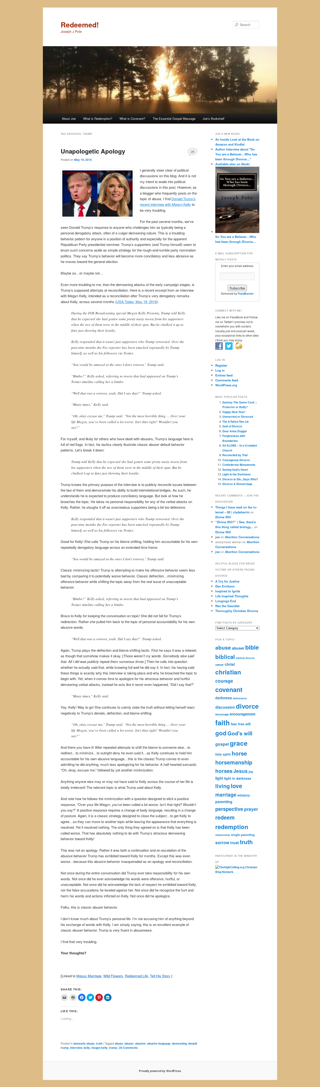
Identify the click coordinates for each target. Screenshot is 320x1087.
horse (239, 753)
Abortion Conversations (242, 537)
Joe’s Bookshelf (213, 118)
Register (221, 365)
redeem (225, 817)
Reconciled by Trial (235, 455)
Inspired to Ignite (227, 591)
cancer (219, 665)
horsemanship (233, 762)
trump (113, 1048)
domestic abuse (84, 1043)
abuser (129, 1043)
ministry (243, 795)
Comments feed (226, 380)
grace (239, 743)
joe (217, 537)
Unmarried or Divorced (237, 416)
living (222, 786)
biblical (225, 657)
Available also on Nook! (232, 164)
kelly (87, 1048)
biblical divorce (245, 658)
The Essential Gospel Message (174, 118)
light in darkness (237, 778)
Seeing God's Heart (235, 469)
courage (224, 680)
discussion (225, 707)
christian (228, 672)
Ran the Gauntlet (227, 606)
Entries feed (224, 375)
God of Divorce (232, 426)
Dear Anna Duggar (234, 431)
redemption (231, 826)
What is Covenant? (132, 118)
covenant (228, 689)
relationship (222, 835)
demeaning (179, 1043)
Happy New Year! (233, 412)
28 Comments (192, 152)
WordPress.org (226, 385)
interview (76, 1048)
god (221, 733)
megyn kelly (99, 1048)
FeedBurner (246, 293)
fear (234, 724)
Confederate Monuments (238, 465)
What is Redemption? (97, 118)
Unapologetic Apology (93, 151)
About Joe (69, 118)
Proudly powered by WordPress (160, 1071)
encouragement (242, 714)
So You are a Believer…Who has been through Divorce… (235, 239)
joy (251, 771)
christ (230, 664)
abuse (119, 1043)
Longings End (225, 601)
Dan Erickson (225, 586)
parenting (223, 801)
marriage (225, 794)
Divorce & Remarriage (237, 484)
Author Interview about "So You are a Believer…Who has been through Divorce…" (236, 154)
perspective (229, 808)
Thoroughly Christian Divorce (236, 611)
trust (234, 842)
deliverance (240, 698)
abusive (140, 1043)
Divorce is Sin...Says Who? (240, 479)
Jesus (240, 771)
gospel (222, 744)
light (219, 778)
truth (99, 1043)
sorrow (222, 842)
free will (244, 724)
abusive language (159, 1043)
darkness (223, 697)
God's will (239, 733)
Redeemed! (80, 24)
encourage (222, 714)
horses (223, 771)
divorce (247, 706)
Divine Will (223, 517)
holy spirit (223, 754)
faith (222, 722)
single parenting (243, 835)
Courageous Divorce (236, 460)
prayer (251, 809)
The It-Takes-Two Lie (235, 421)
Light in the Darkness (236, 474)
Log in (220, 370)
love (236, 786)
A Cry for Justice (227, 581)
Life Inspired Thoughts (231, 596)
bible (252, 647)
